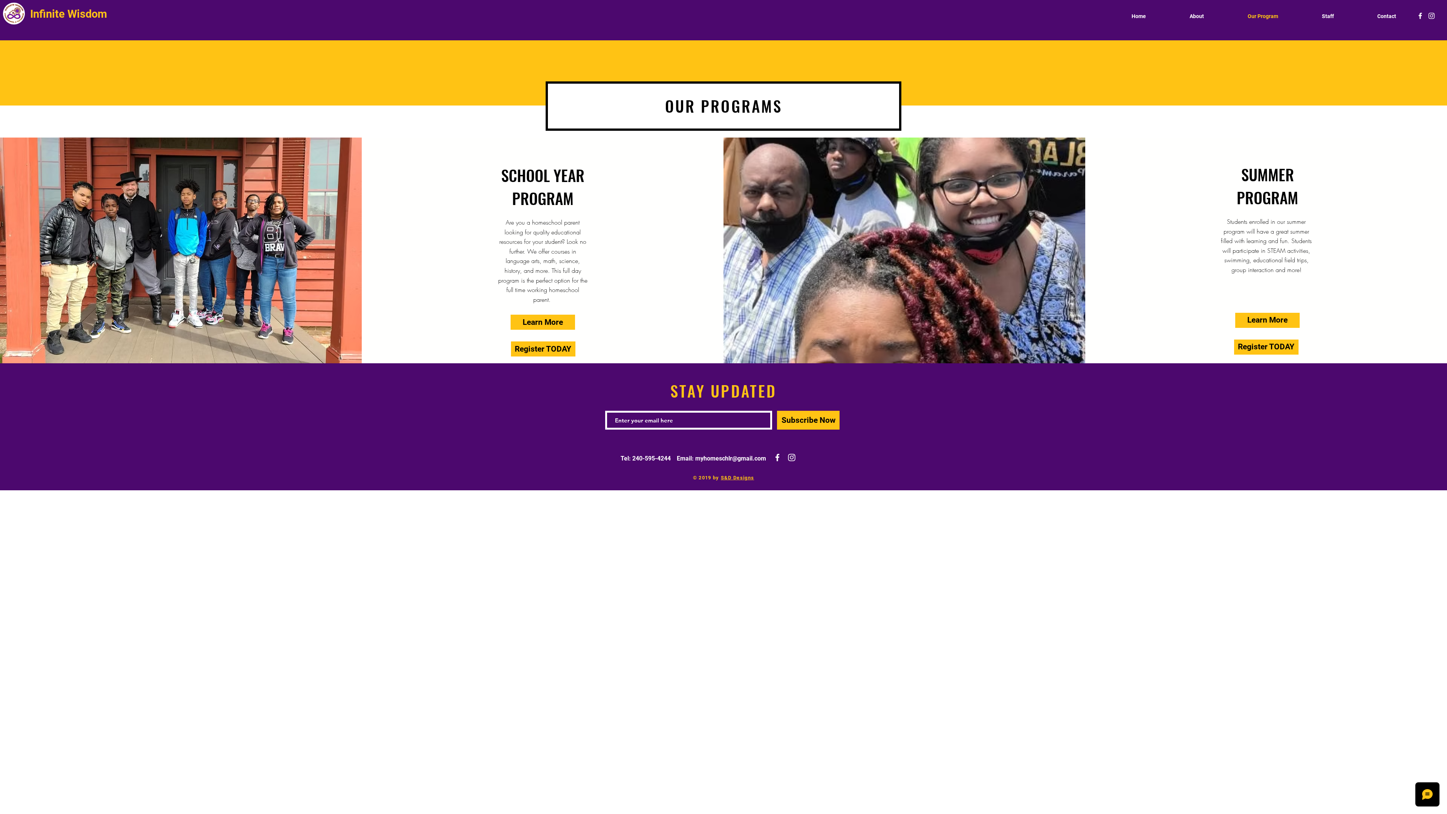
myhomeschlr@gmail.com (730, 458)
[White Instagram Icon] (1431, 16)
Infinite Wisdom (70, 14)
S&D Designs (737, 477)
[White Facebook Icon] (1420, 16)
